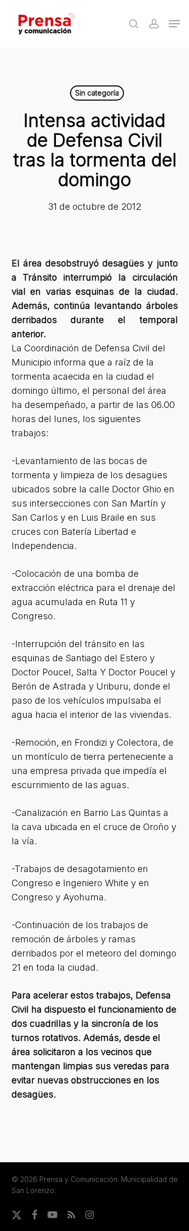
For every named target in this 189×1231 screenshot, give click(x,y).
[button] (174, 24)
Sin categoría (97, 92)
